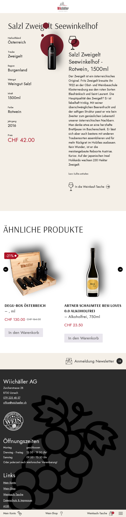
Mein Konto (9, 483)
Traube (11, 52)
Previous (5, 269)
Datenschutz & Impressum (17, 500)
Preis (10, 135)
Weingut (12, 79)
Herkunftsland (14, 38)
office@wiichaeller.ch (15, 403)
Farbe (10, 107)
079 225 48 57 (11, 398)
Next (120, 269)
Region (11, 65)
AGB (6, 506)
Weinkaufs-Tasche (13, 494)
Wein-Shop (9, 488)
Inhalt (10, 93)
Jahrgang (12, 121)
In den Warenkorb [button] (24, 332)
